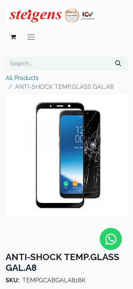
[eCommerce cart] (13, 36)
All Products (22, 78)
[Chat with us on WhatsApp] (111, 239)
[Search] (118, 64)
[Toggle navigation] (31, 37)
